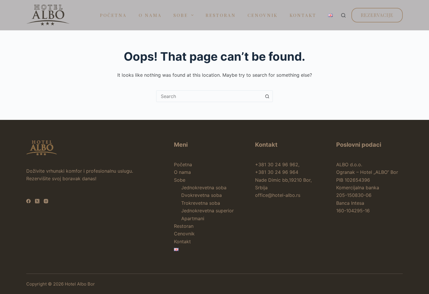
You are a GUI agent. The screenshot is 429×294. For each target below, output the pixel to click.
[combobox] (208, 96)
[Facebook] (28, 201)
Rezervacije (377, 15)
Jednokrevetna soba (203, 187)
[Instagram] (46, 201)
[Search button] (267, 96)
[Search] (343, 15)
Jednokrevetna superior (207, 211)
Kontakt (303, 15)
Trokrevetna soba (200, 203)
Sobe (180, 15)
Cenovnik (262, 15)
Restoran (220, 15)
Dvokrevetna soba (201, 195)
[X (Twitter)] (37, 201)
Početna (113, 15)
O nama (150, 15)
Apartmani (192, 218)
